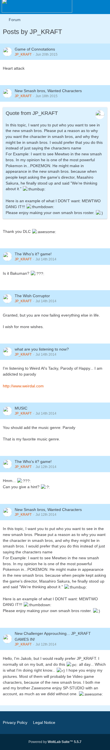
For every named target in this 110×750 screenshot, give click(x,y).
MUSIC (21, 408)
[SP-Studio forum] (37, 5)
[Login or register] (88, 7)
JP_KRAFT (23, 54)
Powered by (55, 742)
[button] (74, 7)
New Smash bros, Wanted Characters (48, 90)
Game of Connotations (35, 49)
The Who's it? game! (33, 254)
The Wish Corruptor (32, 296)
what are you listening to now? (42, 349)
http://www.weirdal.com (23, 386)
